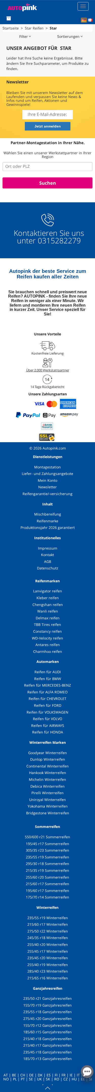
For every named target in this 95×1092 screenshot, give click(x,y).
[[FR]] (90, 20)
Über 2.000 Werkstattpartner (47, 370)
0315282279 (58, 240)
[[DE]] (84, 20)
